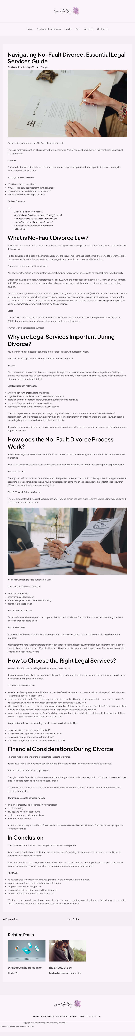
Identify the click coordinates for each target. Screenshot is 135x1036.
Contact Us (102, 29)
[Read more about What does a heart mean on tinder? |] (26, 950)
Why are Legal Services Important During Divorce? (38, 215)
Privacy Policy (47, 1016)
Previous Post (11, 919)
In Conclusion (20, 229)
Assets (11, 763)
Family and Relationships (49, 29)
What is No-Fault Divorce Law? (28, 211)
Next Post (73, 919)
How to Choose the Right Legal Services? (33, 222)
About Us (88, 29)
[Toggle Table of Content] (10, 208)
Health (68, 29)
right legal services (35, 194)
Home (30, 29)
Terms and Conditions (66, 1016)
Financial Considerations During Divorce (33, 225)
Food (78, 29)
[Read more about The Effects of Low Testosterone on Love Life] (67, 950)
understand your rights (19, 392)
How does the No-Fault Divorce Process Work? (36, 218)
